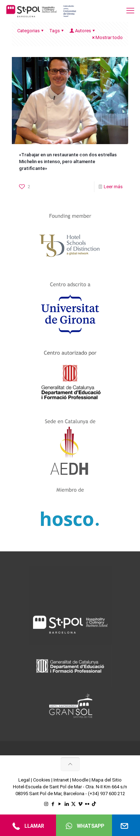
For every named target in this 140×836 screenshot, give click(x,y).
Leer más (113, 186)
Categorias (28, 30)
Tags (54, 30)
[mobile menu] (130, 11)
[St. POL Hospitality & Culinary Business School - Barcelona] (41, 11)
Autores (83, 30)
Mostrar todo (109, 37)
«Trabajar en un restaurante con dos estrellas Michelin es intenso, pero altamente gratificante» (68, 161)
